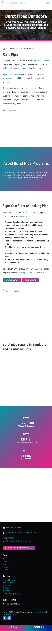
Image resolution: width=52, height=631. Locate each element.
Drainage (6, 591)
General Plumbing (9, 580)
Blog (4, 564)
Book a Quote (30, 280)
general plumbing (25, 272)
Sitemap (35, 612)
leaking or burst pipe (13, 74)
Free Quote (6, 567)
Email (26, 439)
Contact (5, 569)
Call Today (13, 627)
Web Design (42, 612)
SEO (4, 614)
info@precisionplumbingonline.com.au (26, 442)
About (5, 561)
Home (5, 559)
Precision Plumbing (41, 60)
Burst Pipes (7, 585)
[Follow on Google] (9, 618)
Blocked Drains (8, 583)
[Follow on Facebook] (5, 618)
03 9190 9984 (33, 268)
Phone (26, 455)
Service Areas (12, 280)
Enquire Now (39, 627)
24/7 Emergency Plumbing (12, 593)
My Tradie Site (11, 614)
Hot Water (6, 588)
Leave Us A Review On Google (19, 548)
